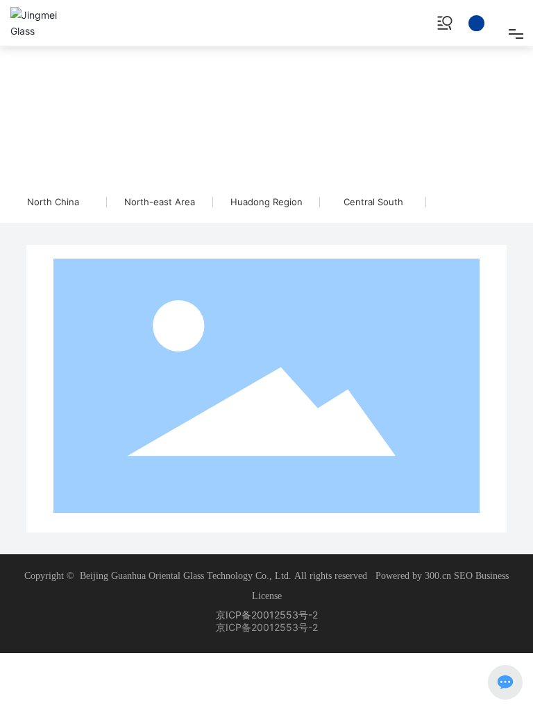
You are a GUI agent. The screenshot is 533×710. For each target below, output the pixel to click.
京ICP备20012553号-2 (267, 615)
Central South (373, 201)
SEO (464, 576)
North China (53, 201)
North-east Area (159, 201)
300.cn (438, 576)
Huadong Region (266, 201)
